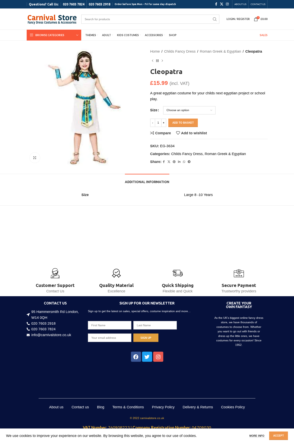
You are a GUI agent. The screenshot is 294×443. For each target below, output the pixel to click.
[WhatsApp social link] (184, 162)
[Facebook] (136, 357)
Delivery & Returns (198, 407)
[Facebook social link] (216, 4)
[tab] (147, 180)
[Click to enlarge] (35, 158)
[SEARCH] (214, 19)
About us (56, 407)
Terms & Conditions (128, 407)
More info (257, 435)
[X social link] (221, 4)
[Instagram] (158, 357)
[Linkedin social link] (179, 162)
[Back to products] (157, 60)
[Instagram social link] (227, 4)
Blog (100, 407)
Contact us (80, 407)
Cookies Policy (233, 407)
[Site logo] (52, 19)
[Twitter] (147, 357)
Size (153, 110)
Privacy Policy (163, 407)
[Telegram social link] (189, 162)
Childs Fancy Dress (180, 51)
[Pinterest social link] (174, 162)
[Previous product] (152, 60)
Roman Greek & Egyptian (220, 51)
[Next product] (162, 60)
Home (155, 51)
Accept (278, 435)
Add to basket (183, 122)
